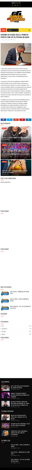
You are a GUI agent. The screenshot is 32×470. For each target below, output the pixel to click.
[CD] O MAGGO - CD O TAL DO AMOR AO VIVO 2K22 (20, 307)
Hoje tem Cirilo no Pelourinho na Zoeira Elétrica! (20, 387)
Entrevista (4, 328)
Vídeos (3, 334)
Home (3, 30)
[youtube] (18, 5)
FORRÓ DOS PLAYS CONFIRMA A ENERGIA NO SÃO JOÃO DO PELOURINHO (14, 171)
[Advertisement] (16, 230)
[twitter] (12, 5)
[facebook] (20, 5)
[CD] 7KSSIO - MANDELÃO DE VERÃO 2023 (19, 292)
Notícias (14, 39)
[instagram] (15, 5)
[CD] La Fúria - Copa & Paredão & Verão (19, 300)
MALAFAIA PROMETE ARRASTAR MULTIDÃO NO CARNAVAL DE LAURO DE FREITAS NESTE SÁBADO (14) (20, 403)
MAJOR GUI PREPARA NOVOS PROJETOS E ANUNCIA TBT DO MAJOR (15, 138)
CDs (2, 326)
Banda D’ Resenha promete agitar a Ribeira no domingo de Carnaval (20, 395)
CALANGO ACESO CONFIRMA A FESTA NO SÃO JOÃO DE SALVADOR (16, 155)
